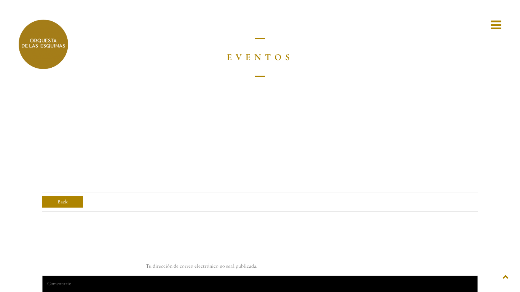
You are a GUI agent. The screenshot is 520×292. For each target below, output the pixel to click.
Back (62, 201)
